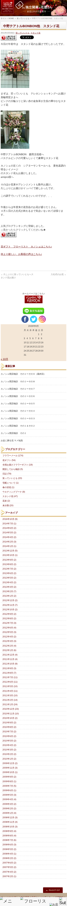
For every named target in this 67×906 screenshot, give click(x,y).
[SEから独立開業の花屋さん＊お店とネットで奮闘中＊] (33, 8)
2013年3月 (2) (9, 587)
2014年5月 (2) (9, 532)
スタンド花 (35, 33)
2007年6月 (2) (9, 862)
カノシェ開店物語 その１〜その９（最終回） (23, 374)
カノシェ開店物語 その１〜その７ (18, 389)
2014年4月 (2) (9, 537)
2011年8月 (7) (9, 673)
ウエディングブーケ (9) (14, 492)
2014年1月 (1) (9, 546)
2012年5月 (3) (9, 632)
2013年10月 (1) (10, 555)
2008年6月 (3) (9, 844)
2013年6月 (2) (9, 573)
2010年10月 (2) (10, 718)
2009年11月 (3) (10, 768)
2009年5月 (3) (9, 795)
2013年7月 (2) (9, 569)
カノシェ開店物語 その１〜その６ (18, 396)
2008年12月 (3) (10, 817)
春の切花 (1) (8, 487)
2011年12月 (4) (10, 655)
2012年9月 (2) (9, 614)
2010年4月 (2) (9, 745)
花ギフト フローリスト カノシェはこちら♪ (26, 246)
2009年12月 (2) (10, 763)
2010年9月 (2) (9, 722)
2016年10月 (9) (10, 519)
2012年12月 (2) (10, 600)
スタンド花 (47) (10, 496)
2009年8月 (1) (9, 781)
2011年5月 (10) (10, 686)
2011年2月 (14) (10, 700)
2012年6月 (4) (9, 627)
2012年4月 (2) (9, 636)
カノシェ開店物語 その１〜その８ (18, 381)
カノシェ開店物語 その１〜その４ (18, 411)
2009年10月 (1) (10, 772)
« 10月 (4, 359)
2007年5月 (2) (9, 867)
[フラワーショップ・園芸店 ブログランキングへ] (8, 37)
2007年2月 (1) (9, 876)
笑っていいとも (22, 33)
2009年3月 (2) (9, 804)
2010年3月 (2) (9, 749)
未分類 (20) (8, 505)
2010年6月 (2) (9, 736)
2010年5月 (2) (9, 740)
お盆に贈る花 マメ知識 (12, 440)
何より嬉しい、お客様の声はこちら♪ (21, 254)
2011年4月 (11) (10, 691)
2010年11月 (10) (11, 713)
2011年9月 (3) (9, 668)
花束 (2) (6, 501)
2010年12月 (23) (11, 709)
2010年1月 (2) (9, 759)
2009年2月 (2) (9, 808)
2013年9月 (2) (9, 560)
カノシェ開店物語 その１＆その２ (18, 426)
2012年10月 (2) (10, 609)
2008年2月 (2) (9, 858)
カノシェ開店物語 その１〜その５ (18, 403)
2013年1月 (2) (9, 596)
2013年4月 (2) (9, 582)
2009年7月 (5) (9, 786)
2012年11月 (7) (10, 605)
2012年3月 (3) (9, 641)
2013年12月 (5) (10, 550)
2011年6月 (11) (10, 682)
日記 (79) (7, 473)
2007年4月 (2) (9, 872)
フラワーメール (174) (13, 455)
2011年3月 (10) (10, 695)
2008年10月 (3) (10, 826)
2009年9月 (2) (9, 777)
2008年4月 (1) (9, 854)
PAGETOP (54, 890)
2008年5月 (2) (9, 849)
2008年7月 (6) (9, 840)
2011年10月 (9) (10, 663)
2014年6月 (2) (9, 528)
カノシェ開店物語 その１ (13, 433)
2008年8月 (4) (9, 835)
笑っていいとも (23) (12, 478)
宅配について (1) (11, 483)
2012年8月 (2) (9, 618)
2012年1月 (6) (9, 650)
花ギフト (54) (9, 460)
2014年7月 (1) (9, 523)
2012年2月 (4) (9, 646)
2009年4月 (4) (9, 799)
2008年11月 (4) (10, 822)
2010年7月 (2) (9, 731)
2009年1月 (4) (9, 813)
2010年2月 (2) (9, 754)
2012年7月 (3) (9, 623)
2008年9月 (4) (9, 831)
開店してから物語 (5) (13, 469)
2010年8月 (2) (9, 727)
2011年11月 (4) (10, 659)
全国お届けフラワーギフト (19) (18, 464)
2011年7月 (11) (10, 677)
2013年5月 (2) (9, 578)
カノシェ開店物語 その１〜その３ (18, 418)
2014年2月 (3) (9, 541)
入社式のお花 (58, 274)
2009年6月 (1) (9, 790)
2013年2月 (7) (9, 591)
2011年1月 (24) (10, 704)
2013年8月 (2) (9, 564)
